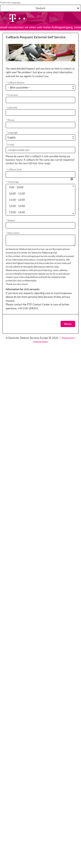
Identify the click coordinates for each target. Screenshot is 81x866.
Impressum (68, 337)
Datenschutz (40, 341)
